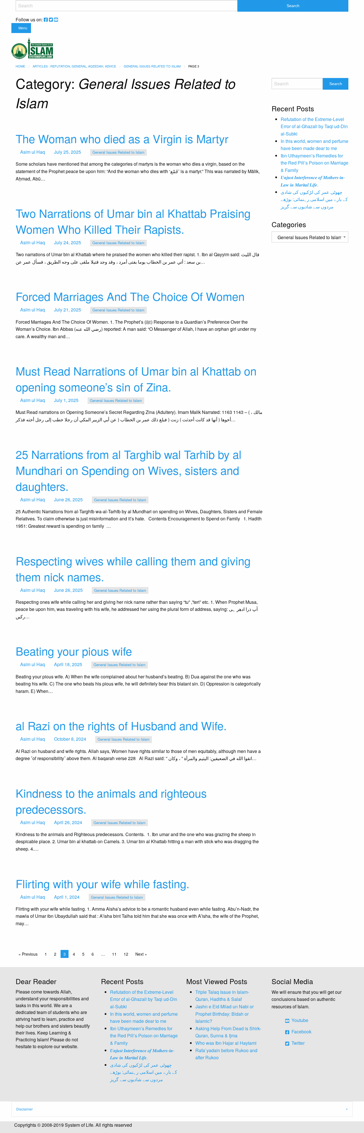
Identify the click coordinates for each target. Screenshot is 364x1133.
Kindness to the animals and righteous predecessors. (111, 801)
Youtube (299, 1020)
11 (114, 954)
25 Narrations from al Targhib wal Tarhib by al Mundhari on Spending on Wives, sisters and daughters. (128, 470)
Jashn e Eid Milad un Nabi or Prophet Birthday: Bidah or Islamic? (224, 1013)
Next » (141, 954)
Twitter (297, 1043)
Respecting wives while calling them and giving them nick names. (133, 568)
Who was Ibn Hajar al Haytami (226, 1043)
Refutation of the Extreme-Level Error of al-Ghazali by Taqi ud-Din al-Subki (314, 126)
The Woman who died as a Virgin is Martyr (122, 138)
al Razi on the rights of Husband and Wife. (121, 725)
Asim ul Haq (32, 152)
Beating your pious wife (74, 651)
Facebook (300, 1031)
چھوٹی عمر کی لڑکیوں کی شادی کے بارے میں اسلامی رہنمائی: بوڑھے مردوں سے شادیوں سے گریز (314, 199)
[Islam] (32, 47)
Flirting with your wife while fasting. (102, 883)
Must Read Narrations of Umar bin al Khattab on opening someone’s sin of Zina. (136, 378)
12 (126, 954)
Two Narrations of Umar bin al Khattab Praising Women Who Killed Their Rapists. (133, 221)
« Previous (28, 954)
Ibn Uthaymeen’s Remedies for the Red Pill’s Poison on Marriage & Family (314, 162)
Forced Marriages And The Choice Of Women (130, 296)
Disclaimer (24, 1109)
